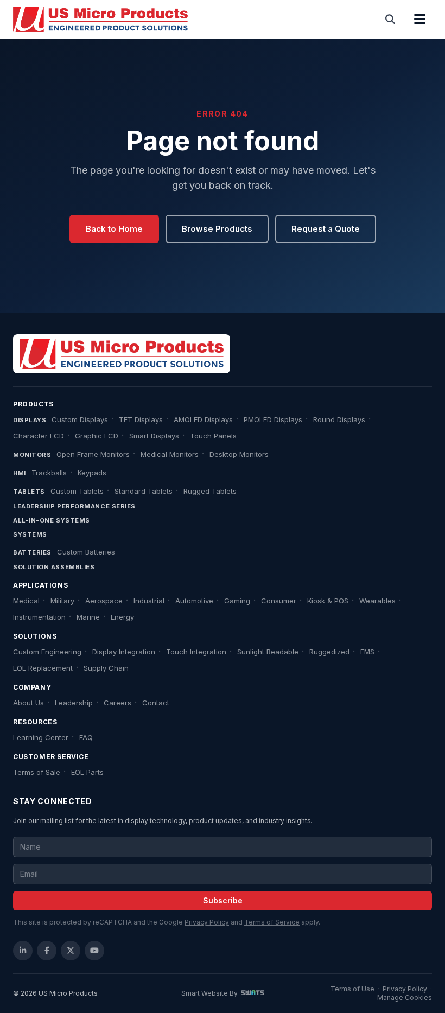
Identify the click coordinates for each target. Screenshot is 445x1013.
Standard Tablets (144, 491)
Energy (122, 617)
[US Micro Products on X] (70, 950)
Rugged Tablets (210, 491)
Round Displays (339, 419)
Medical (26, 600)
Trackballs (49, 472)
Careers (117, 702)
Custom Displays (80, 419)
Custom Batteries (86, 551)
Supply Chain (106, 668)
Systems (30, 534)
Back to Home (114, 229)
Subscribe (223, 900)
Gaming (237, 600)
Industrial (149, 600)
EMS (367, 651)
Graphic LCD (96, 435)
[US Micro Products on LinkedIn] (23, 950)
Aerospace (104, 600)
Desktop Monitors (239, 454)
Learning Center (40, 737)
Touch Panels (213, 435)
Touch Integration (196, 651)
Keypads (92, 472)
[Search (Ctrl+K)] (390, 19)
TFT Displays (141, 419)
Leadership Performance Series (74, 506)
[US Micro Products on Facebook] (46, 950)
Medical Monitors (170, 454)
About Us (28, 702)
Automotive (194, 600)
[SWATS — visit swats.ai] (252, 993)
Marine (88, 617)
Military (62, 600)
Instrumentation (39, 617)
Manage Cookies (404, 997)
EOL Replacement (43, 668)
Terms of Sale (36, 772)
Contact (155, 702)
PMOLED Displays (273, 419)
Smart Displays (154, 435)
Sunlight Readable (267, 651)
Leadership (74, 702)
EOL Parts (87, 772)
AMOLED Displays (203, 419)
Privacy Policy (207, 922)
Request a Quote (325, 229)
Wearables (377, 600)
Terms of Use (352, 989)
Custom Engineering (47, 651)
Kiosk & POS (327, 600)
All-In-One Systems (51, 520)
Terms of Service (272, 922)
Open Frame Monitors (93, 454)
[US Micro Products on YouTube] (94, 950)
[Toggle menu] (419, 20)
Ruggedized (329, 651)
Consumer (278, 600)
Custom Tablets (77, 491)
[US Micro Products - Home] (100, 20)
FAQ (86, 737)
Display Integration (123, 651)
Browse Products (217, 229)
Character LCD (38, 435)
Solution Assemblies (53, 567)
